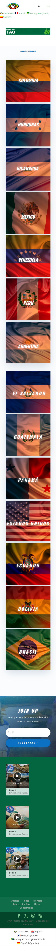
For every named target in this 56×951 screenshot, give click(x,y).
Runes (26, 900)
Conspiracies (26, 907)
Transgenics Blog (21, 904)
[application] (17, 776)
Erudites (14, 900)
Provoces (37, 900)
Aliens (37, 904)
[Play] (17, 775)
